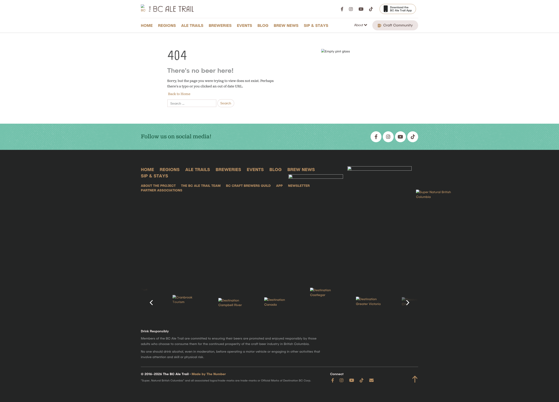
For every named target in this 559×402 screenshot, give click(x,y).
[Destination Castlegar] (325, 303)
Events (244, 25)
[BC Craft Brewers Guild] (379, 220)
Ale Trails (192, 25)
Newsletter (299, 185)
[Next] (407, 302)
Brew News (286, 25)
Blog (263, 25)
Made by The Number (209, 374)
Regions (167, 25)
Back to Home (178, 94)
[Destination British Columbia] (438, 220)
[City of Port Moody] (142, 302)
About (359, 25)
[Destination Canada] (279, 302)
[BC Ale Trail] (315, 220)
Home (147, 25)
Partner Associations (161, 190)
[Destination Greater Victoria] (371, 302)
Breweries (220, 25)
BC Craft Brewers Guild (248, 185)
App (279, 185)
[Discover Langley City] (417, 302)
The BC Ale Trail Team (201, 185)
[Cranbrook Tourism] (188, 302)
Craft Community (397, 25)
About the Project (158, 185)
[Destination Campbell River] (233, 303)
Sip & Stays (316, 25)
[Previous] (151, 302)
